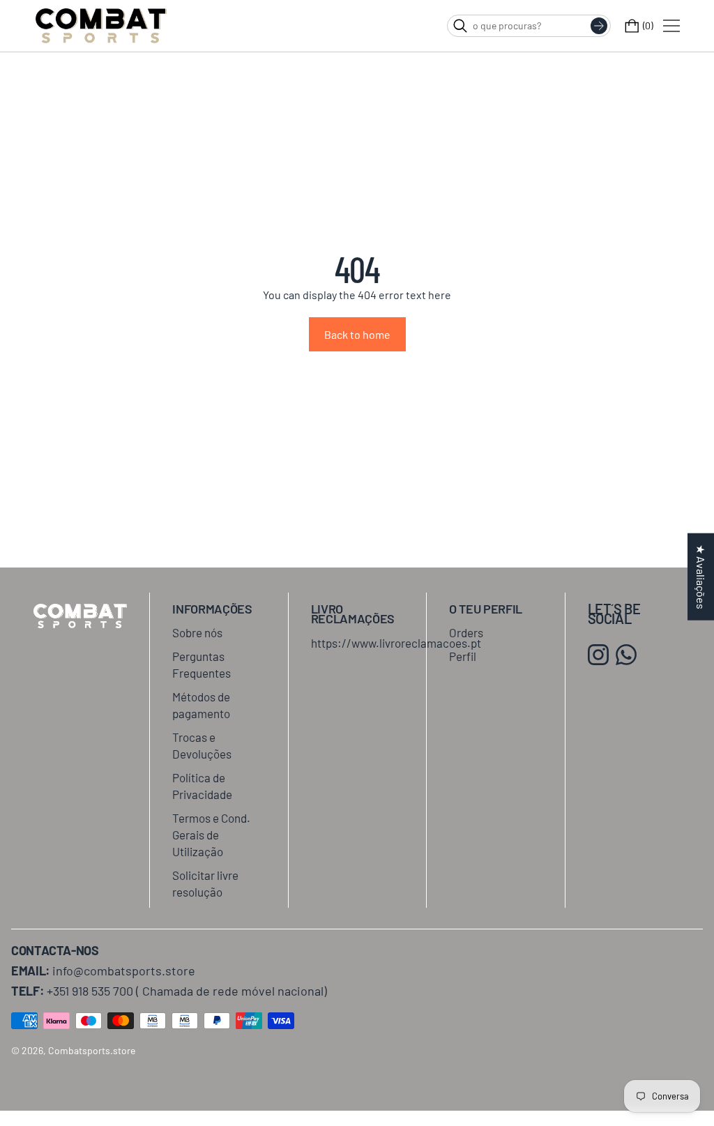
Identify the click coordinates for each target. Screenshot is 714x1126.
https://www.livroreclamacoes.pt (396, 643)
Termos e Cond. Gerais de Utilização (211, 834)
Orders (466, 632)
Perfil (462, 656)
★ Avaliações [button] (701, 576)
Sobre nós (197, 632)
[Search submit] (599, 25)
